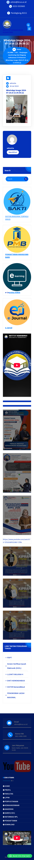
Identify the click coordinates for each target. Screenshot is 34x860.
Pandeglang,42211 (19, 13)
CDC (16, 52)
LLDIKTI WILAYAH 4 (15, 674)
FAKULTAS (9, 794)
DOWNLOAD (9, 824)
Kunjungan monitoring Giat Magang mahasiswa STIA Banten (17, 55)
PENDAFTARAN (11, 820)
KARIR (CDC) (10, 813)
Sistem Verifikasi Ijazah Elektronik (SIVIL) (16, 666)
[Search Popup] (28, 25)
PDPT (9, 657)
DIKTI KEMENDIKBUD (16, 680)
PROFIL (8, 790)
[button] (19, 856)
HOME (7, 786)
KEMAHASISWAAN (12, 805)
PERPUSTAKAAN (11, 801)
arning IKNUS (14, 292)
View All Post (13, 152)
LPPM (7, 797)
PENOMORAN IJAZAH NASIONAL (15, 695)
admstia (13, 83)
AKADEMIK (9, 809)
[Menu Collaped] (29, 28)
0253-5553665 (19, 6)
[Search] (26, 179)
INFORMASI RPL (11, 817)
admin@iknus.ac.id (18, 2)
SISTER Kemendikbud (16, 687)
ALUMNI (10, 52)
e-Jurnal (8, 327)
